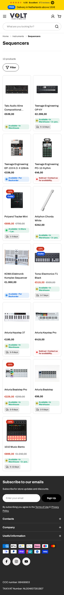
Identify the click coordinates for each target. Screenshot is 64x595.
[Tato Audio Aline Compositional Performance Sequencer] (16, 89)
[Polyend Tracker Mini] (16, 200)
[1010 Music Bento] (16, 430)
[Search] (57, 26)
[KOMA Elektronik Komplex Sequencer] (16, 257)
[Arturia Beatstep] (47, 373)
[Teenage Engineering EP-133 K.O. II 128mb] (16, 148)
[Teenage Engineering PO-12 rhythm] (47, 148)
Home (6, 36)
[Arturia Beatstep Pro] (16, 373)
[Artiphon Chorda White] (47, 200)
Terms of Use (42, 507)
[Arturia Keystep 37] (16, 316)
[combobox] (32, 26)
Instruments (18, 36)
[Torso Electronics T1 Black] (47, 257)
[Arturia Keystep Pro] (47, 316)
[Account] (53, 16)
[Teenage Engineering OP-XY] (47, 89)
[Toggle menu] (5, 16)
